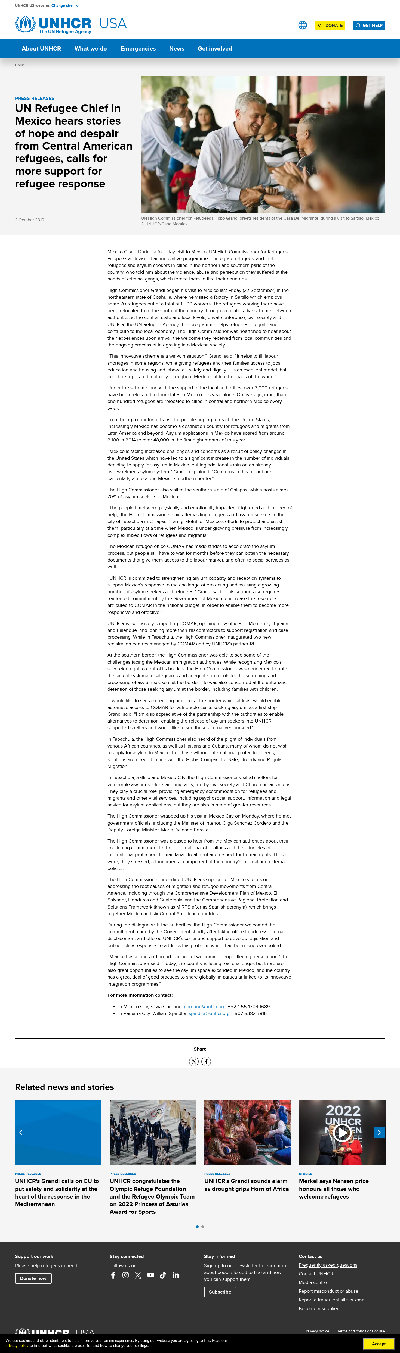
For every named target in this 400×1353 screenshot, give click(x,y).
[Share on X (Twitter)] (194, 1061)
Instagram (125, 1275)
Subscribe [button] (220, 1291)
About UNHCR (41, 48)
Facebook (113, 1275)
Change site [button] (62, 5)
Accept (379, 1344)
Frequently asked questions (328, 1265)
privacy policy (16, 1346)
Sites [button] (302, 25)
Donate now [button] (33, 1278)
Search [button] (285, 25)
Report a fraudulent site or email (333, 1300)
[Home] (53, 25)
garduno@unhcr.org (205, 1006)
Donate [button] (334, 25)
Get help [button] (373, 25)
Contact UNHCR (316, 1274)
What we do (91, 48)
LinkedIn (175, 1275)
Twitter (138, 1275)
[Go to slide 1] (198, 1228)
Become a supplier (319, 1308)
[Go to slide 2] (204, 1228)
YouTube (150, 1275)
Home (20, 65)
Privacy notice (317, 1331)
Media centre (313, 1282)
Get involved (215, 48)
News (176, 48)
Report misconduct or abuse (328, 1291)
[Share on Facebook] (206, 1061)
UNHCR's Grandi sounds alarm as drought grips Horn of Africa (246, 1185)
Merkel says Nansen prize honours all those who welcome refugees (334, 1189)
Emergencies (138, 48)
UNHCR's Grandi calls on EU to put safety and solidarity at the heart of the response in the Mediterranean (57, 1193)
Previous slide (20, 1132)
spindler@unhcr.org (209, 1013)
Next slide (379, 1132)
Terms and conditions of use (361, 1331)
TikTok (163, 1275)
